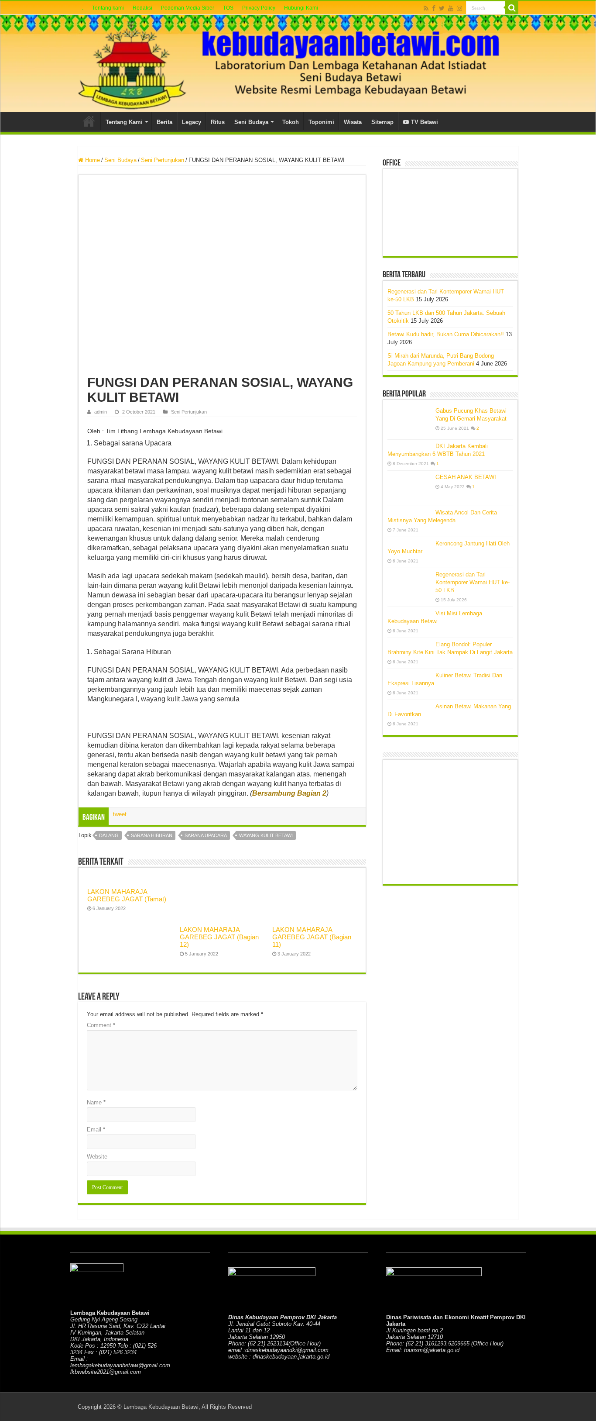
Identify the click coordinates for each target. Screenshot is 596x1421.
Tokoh (290, 122)
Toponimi (321, 122)
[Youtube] (450, 8)
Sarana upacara (206, 835)
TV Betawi (424, 122)
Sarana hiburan (151, 835)
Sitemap (382, 122)
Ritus (218, 122)
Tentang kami (108, 8)
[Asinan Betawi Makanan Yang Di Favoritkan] (409, 706)
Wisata (353, 122)
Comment (101, 1025)
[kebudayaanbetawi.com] (298, 63)
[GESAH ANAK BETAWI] (409, 488)
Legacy (191, 122)
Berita (164, 122)
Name (96, 1102)
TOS (228, 8)
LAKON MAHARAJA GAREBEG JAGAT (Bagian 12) (219, 937)
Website (97, 1156)
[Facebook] (433, 8)
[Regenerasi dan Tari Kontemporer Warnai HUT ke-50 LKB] (409, 585)
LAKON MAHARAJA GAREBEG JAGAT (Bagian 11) (311, 937)
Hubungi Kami (301, 8)
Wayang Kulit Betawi (266, 835)
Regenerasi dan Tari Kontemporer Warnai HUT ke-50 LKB (472, 582)
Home (89, 121)
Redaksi (142, 8)
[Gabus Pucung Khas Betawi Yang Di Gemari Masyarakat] (409, 422)
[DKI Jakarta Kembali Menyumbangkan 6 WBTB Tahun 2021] (409, 445)
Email (96, 1129)
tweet (120, 814)
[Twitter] (441, 8)
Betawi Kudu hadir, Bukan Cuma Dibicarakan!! (445, 334)
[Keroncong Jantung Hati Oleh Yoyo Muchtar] (409, 543)
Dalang (109, 835)
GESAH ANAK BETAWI (465, 477)
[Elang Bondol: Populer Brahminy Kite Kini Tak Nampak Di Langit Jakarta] (409, 644)
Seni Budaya (251, 122)
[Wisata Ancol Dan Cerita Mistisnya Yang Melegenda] (409, 512)
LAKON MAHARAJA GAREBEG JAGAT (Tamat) (126, 895)
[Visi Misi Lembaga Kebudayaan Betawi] (409, 613)
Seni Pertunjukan (162, 160)
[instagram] (459, 8)
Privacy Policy (258, 8)
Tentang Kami (124, 122)
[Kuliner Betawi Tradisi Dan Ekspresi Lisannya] (409, 675)
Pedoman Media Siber (187, 8)
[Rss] (426, 8)
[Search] (511, 7)
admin (100, 411)
